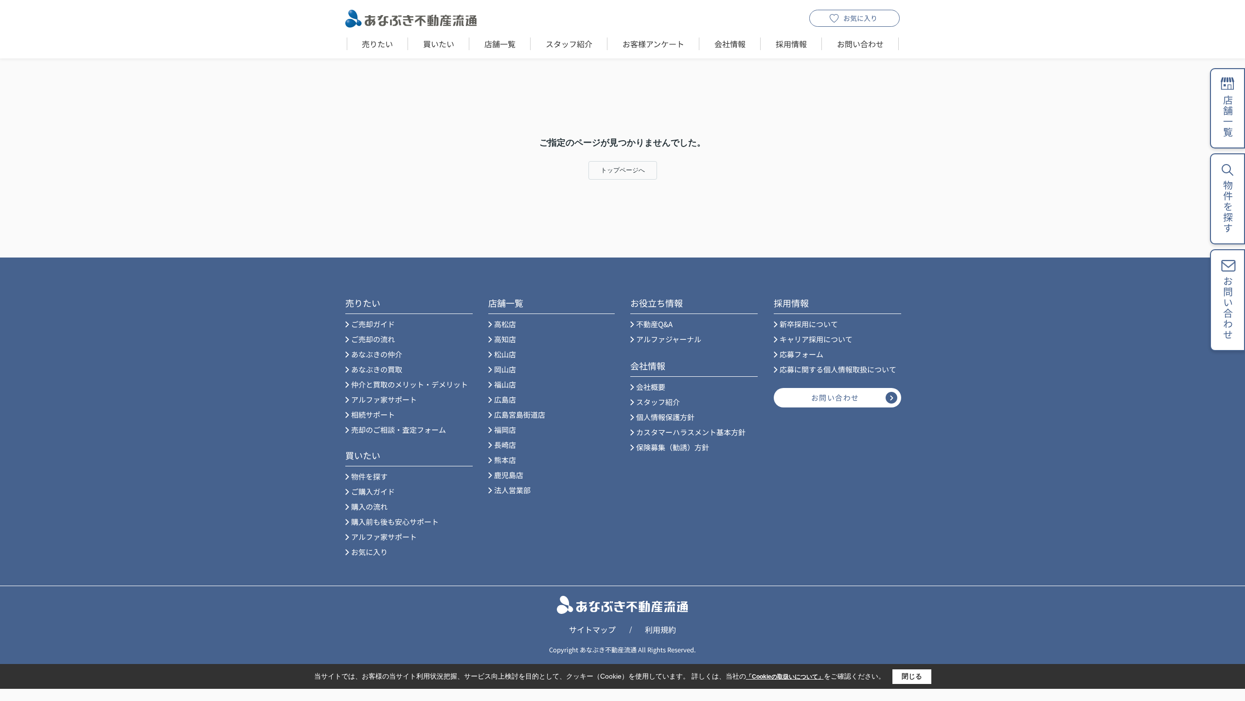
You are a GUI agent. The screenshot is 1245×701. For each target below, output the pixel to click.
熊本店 (505, 460)
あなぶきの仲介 (376, 354)
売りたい (377, 44)
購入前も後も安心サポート (395, 522)
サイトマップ (592, 629)
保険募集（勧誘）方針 (672, 447)
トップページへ (623, 170)
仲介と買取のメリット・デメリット (409, 384)
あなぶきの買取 (376, 369)
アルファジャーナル (668, 339)
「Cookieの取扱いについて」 (785, 676)
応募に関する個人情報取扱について (838, 369)
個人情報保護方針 (665, 417)
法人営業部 (512, 490)
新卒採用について (809, 324)
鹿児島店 (508, 475)
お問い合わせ (860, 44)
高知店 (505, 339)
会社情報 (730, 44)
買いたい (438, 44)
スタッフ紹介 (569, 44)
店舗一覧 (500, 44)
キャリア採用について (816, 339)
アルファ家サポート (384, 399)
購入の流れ (369, 506)
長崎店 (505, 445)
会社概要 (650, 387)
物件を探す (369, 476)
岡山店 (505, 369)
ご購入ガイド (373, 491)
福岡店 (505, 429)
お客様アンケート (653, 44)
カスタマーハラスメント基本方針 (691, 432)
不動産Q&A (654, 324)
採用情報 (791, 44)
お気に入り (860, 18)
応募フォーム (801, 354)
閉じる (912, 676)
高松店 (505, 324)
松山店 (505, 354)
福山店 (505, 384)
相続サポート (373, 414)
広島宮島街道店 (519, 414)
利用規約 (660, 629)
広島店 (505, 399)
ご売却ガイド (373, 324)
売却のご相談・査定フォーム (398, 429)
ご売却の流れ (373, 339)
